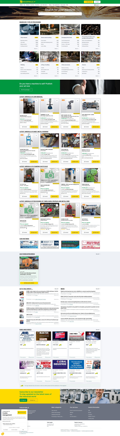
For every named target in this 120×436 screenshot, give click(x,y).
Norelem (71, 304)
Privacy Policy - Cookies (65, 430)
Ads (24, 4)
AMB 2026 (37, 305)
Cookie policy (91, 418)
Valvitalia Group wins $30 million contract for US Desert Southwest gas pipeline (42, 320)
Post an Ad (63, 4)
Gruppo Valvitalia (38, 323)
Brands (89, 412)
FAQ (67, 4)
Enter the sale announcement (76, 410)
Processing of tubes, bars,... (57, 416)
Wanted (28, 4)
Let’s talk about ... (44, 4)
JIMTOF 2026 (29, 314)
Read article (31, 357)
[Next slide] (57, 105)
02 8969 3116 (23, 433)
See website (23, 357)
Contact (25, 126)
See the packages (25, 89)
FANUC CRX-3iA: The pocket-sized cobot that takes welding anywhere (76, 296)
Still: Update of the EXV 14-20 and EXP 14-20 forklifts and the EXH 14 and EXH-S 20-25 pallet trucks (80, 307)
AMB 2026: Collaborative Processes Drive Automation (38, 302)
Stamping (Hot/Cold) (56, 414)
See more (35, 126)
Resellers (37, 4)
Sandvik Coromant (73, 316)
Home (21, 4)
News (50, 4)
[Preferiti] (36, 100)
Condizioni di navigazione (75, 430)
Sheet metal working (56, 412)
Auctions (32, 4)
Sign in (97, 1)
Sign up (24, 400)
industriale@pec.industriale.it (28, 432)
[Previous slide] (42, 105)
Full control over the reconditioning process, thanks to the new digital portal (78, 313)
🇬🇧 (96, 5)
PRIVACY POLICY (91, 416)
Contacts (90, 414)
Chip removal (54, 410)
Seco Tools (72, 321)
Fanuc (71, 299)
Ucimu (36, 295)
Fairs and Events (56, 4)
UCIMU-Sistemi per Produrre (40, 299)
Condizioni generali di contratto (87, 430)
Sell (89, 1)
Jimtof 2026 (37, 317)
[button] (50, 111)
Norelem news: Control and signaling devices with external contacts (76, 301)
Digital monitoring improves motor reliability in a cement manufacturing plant (78, 291)
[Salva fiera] (33, 334)
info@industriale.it (24, 431)
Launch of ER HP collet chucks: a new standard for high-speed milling (76, 318)
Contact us (32, 400)
